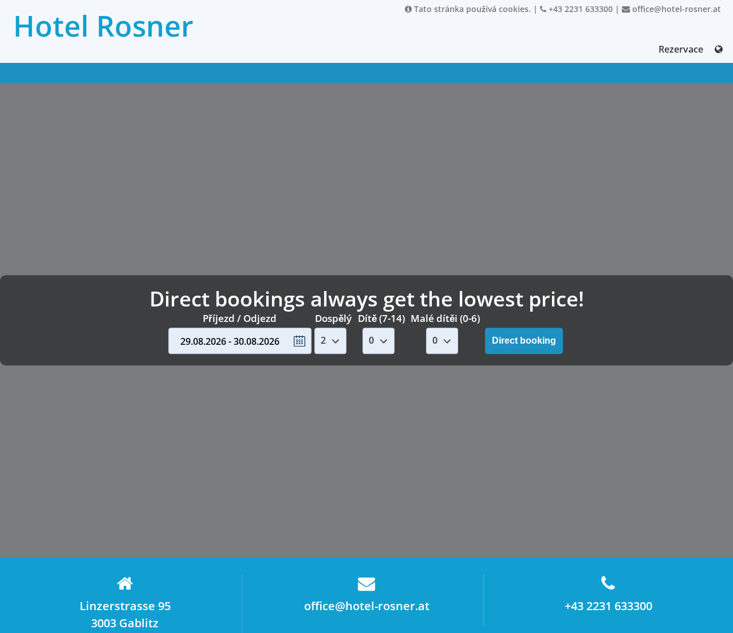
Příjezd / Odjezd (240, 318)
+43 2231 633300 (579, 8)
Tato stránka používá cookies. (471, 8)
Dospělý (333, 318)
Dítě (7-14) (381, 318)
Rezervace (681, 49)
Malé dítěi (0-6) (445, 318)
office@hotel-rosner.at (675, 8)
